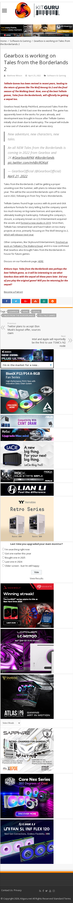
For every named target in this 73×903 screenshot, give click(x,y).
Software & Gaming (20, 41)
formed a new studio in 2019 (36, 222)
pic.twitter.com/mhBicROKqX (28, 162)
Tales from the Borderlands (18, 315)
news (25, 311)
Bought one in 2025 (15, 557)
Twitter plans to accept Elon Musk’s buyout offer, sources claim (24, 328)
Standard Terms (62, 898)
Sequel (36, 311)
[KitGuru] (36, 9)
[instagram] (53, 891)
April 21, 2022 (17, 176)
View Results (36, 578)
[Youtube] (50, 891)
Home (3, 41)
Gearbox (13, 311)
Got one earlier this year (18, 553)
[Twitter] (46, 891)
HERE (40, 261)
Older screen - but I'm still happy (22, 565)
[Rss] (40, 891)
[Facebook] (43, 891)
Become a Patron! (13, 291)
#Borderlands (44, 157)
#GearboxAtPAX (23, 157)
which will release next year (19, 234)
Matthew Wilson (14, 75)
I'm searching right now (17, 549)
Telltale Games (47, 315)
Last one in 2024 (13, 561)
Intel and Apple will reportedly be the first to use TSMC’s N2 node (49, 341)
